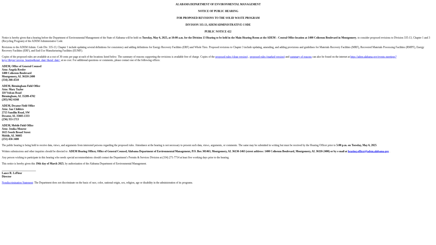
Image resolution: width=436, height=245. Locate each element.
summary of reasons (301, 56)
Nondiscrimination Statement (17, 182)
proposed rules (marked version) (267, 56)
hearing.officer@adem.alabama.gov (368, 151)
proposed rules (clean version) (231, 56)
